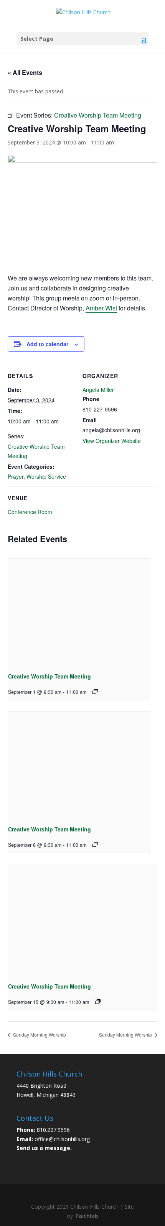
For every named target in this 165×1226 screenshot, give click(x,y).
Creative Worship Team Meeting (49, 676)
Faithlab (87, 1215)
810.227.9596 (53, 1129)
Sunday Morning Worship (39, 1034)
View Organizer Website (111, 441)
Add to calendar (47, 344)
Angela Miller (98, 389)
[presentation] (79, 612)
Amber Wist (101, 308)
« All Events (25, 72)
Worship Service (46, 476)
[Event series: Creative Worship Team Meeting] (95, 691)
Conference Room (30, 512)
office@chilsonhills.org (62, 1139)
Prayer (15, 476)
